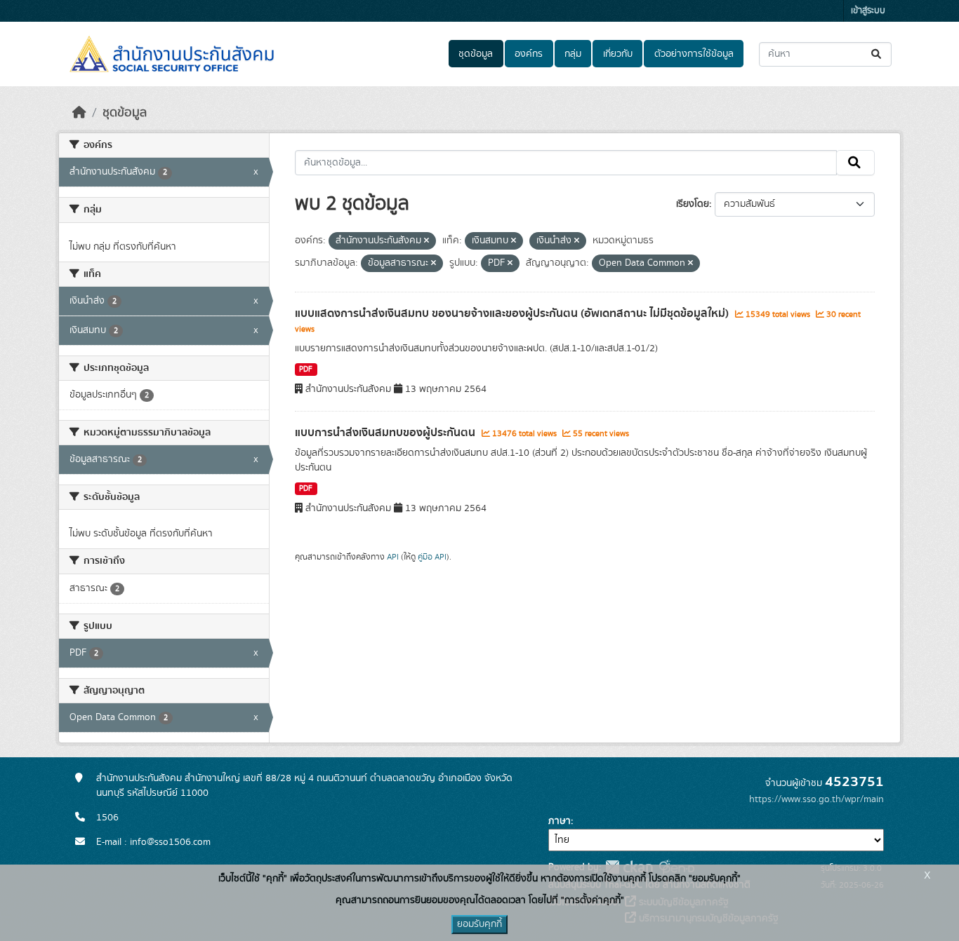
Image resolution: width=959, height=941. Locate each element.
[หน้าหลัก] (79, 113)
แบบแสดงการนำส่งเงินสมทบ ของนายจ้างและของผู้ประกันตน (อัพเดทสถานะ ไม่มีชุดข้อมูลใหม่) (513, 313)
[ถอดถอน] (426, 241)
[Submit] (877, 54)
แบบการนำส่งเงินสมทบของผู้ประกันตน (386, 433)
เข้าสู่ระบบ (868, 11)
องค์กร (529, 54)
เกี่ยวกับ (618, 54)
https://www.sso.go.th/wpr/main (816, 799)
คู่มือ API (432, 556)
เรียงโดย (692, 204)
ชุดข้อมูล (475, 54)
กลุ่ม (572, 54)
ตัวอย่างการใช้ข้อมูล (694, 54)
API (393, 556)
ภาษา (559, 821)
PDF (305, 369)
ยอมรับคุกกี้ (479, 924)
